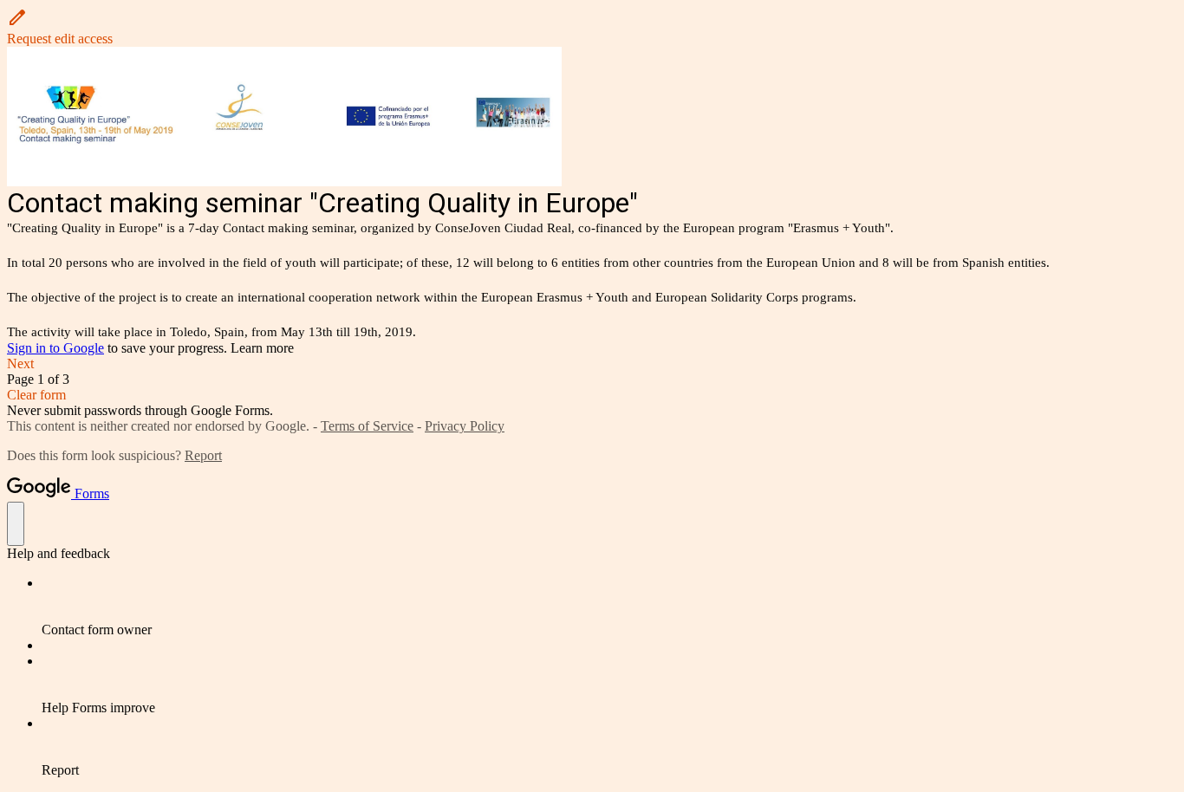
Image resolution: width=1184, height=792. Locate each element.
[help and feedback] (15, 524)
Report (203, 455)
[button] (592, 27)
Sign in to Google (55, 348)
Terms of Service (367, 426)
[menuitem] (609, 606)
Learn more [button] (262, 348)
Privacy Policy (464, 426)
